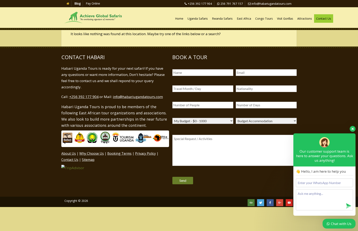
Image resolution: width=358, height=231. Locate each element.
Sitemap (88, 159)
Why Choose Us (91, 153)
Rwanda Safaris (222, 18)
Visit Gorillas (285, 18)
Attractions (304, 18)
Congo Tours (264, 18)
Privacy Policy (145, 153)
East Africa (244, 18)
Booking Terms (119, 153)
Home (179, 18)
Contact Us (323, 18)
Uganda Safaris (197, 18)
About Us (68, 153)
